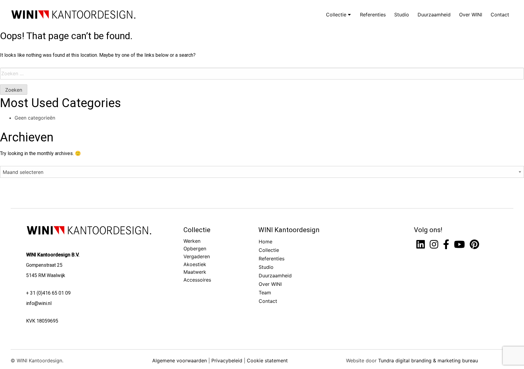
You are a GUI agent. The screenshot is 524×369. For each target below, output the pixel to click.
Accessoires (197, 280)
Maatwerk (194, 272)
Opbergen (194, 248)
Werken (191, 241)
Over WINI (470, 15)
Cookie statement (267, 360)
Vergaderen (196, 256)
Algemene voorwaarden (179, 360)
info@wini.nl (39, 303)
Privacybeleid (226, 360)
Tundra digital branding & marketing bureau (428, 360)
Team (265, 292)
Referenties (373, 15)
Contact (500, 15)
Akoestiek (194, 264)
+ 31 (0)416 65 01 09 (48, 293)
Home (265, 242)
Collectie (337, 15)
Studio (401, 15)
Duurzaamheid (434, 15)
